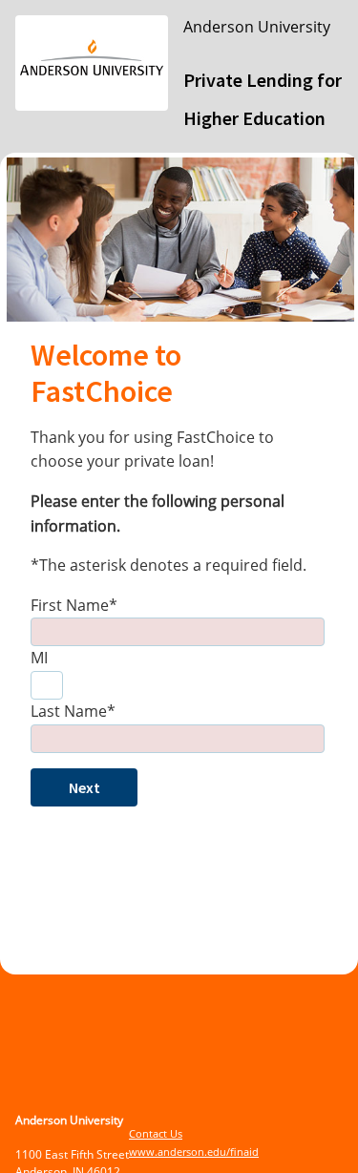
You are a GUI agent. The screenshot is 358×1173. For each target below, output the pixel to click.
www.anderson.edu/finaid (194, 1151)
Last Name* (73, 711)
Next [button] (84, 787)
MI (39, 657)
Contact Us (155, 1133)
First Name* (74, 605)
